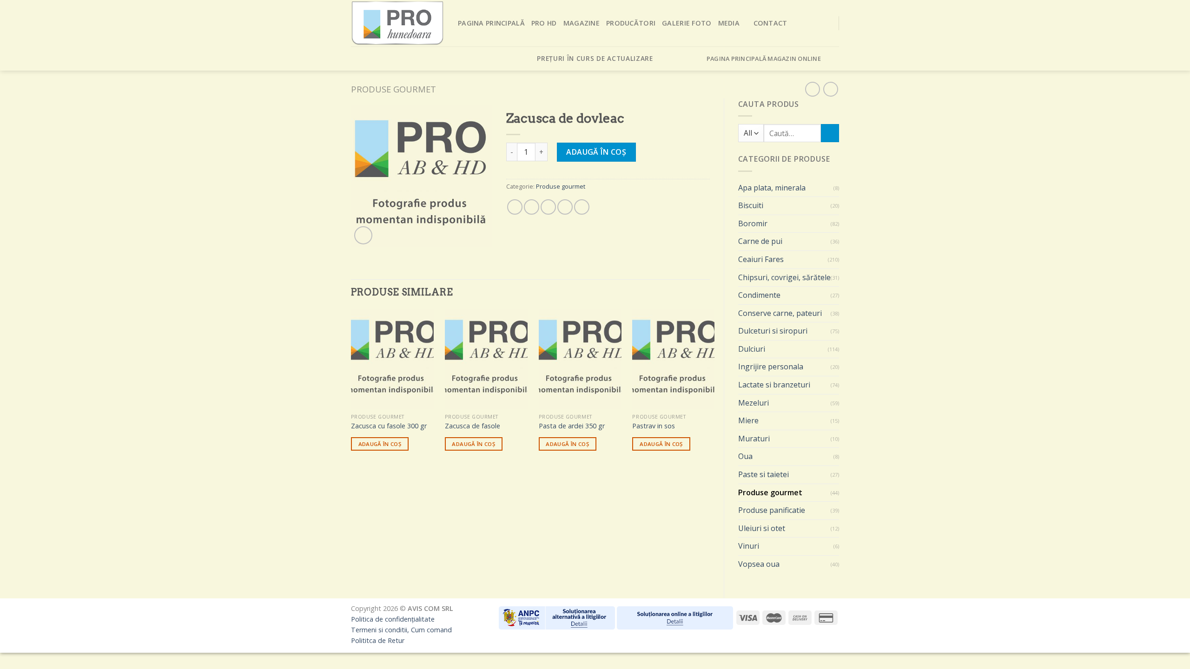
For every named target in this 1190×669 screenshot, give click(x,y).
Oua (745, 456)
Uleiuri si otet (761, 528)
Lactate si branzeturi (774, 385)
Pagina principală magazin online (764, 58)
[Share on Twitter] (531, 207)
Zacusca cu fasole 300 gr (389, 426)
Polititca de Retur (377, 640)
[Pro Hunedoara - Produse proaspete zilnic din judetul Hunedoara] (397, 23)
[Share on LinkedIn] (581, 207)
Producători (630, 23)
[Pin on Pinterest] (565, 207)
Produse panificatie (771, 510)
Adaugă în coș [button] (380, 443)
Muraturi (754, 438)
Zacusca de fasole (472, 426)
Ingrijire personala (770, 366)
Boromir (752, 223)
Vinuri (748, 546)
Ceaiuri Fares (761, 259)
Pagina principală (491, 23)
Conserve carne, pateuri (780, 313)
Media (729, 23)
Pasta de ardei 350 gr (572, 426)
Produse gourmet (393, 89)
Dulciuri (751, 349)
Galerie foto (686, 23)
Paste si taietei (763, 474)
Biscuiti (750, 205)
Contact (770, 23)
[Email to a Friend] (548, 207)
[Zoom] (363, 235)
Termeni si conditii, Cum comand (401, 629)
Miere (748, 420)
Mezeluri (753, 403)
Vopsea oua (759, 564)
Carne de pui (760, 241)
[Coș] (833, 58)
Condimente (759, 295)
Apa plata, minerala (772, 188)
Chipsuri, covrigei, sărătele (784, 277)
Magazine (581, 23)
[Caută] (830, 133)
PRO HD (544, 23)
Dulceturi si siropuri (772, 331)
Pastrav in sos (653, 426)
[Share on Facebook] (514, 207)
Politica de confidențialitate (393, 619)
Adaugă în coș (596, 152)
